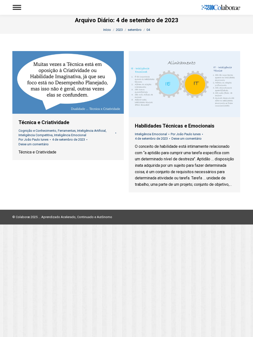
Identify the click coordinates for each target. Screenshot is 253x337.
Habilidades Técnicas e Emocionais (174, 126)
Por (33, 139)
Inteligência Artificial (91, 130)
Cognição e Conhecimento (37, 130)
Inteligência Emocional (70, 135)
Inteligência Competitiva (36, 135)
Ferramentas (67, 130)
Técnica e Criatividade (44, 122)
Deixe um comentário (34, 144)
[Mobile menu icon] (16, 7)
